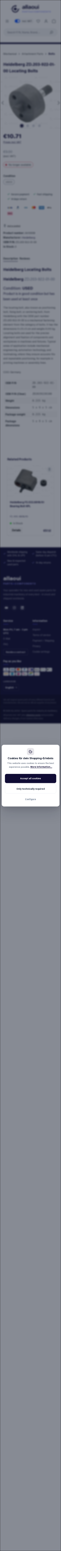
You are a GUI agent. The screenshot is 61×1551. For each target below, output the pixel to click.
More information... (41, 766)
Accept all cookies (30, 778)
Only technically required (30, 788)
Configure (30, 799)
